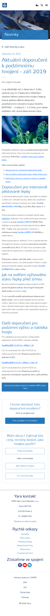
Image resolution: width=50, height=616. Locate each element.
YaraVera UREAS (24, 222)
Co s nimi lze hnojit (25, 476)
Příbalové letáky (25, 542)
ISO (25, 588)
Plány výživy (25, 538)
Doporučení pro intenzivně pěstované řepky (23, 170)
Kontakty (25, 534)
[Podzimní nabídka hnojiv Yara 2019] (25, 383)
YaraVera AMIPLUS (26, 232)
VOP (25, 583)
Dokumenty (25, 549)
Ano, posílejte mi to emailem (25, 421)
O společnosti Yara (25, 553)
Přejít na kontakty (25, 451)
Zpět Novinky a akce (14, 47)
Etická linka (25, 592)
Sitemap (25, 597)
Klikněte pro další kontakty (25, 521)
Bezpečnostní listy (25, 546)
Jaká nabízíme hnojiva (25, 466)
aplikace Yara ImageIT (26, 287)
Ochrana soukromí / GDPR (25, 578)
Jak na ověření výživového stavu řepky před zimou (26, 174)
